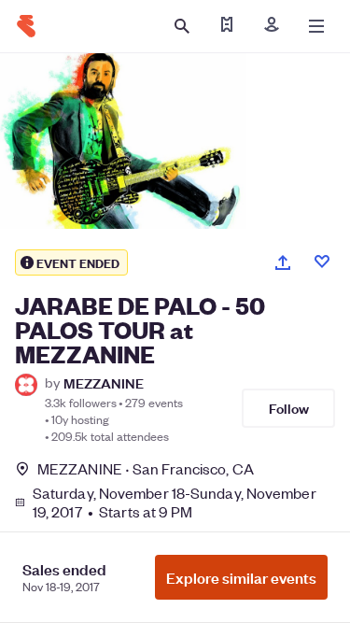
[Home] (26, 26)
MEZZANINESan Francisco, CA (145, 468)
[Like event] (322, 261)
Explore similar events (241, 577)
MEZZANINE (103, 382)
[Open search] (182, 26)
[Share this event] (282, 262)
